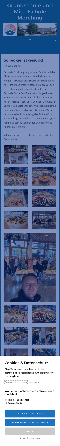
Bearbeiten (30, 431)
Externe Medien (15, 403)
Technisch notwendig (18, 399)
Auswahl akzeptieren (30, 438)
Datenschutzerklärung (16, 382)
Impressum (34, 382)
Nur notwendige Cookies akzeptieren (30, 422)
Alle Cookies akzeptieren (30, 413)
